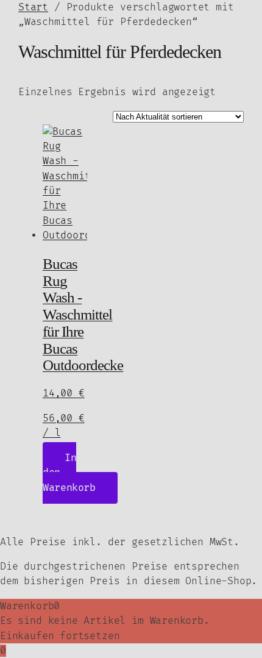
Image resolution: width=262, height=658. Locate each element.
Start (33, 7)
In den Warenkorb (69, 473)
